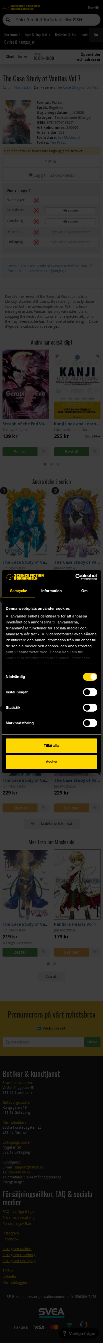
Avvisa (51, 762)
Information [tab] (51, 591)
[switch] (90, 692)
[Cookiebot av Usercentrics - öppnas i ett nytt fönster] (75, 577)
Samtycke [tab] (18, 591)
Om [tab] (84, 591)
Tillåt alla (51, 745)
